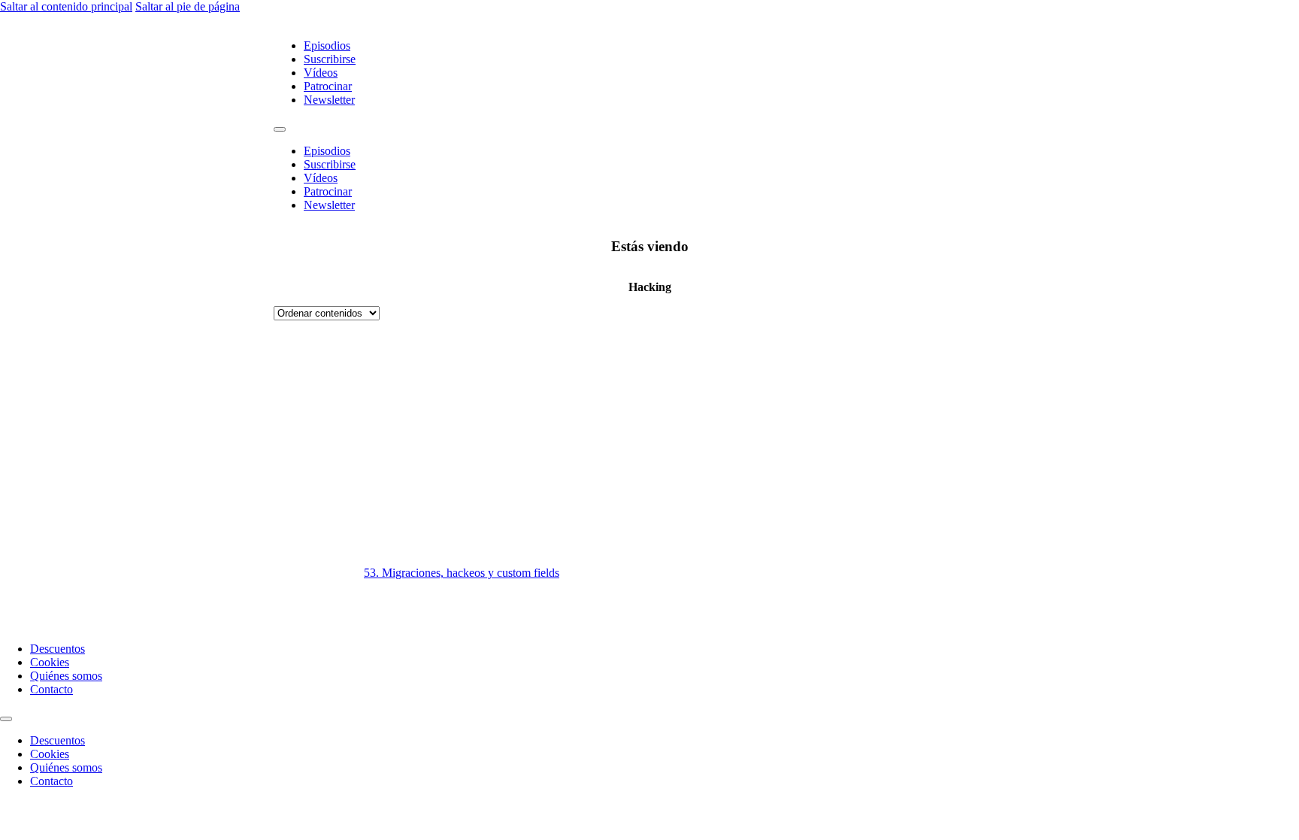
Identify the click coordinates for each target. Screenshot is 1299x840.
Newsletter (329, 99)
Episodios (327, 45)
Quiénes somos (66, 675)
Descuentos (57, 648)
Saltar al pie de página (187, 6)
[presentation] (837, 475)
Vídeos (321, 72)
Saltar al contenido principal (66, 6)
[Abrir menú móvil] (280, 129)
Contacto (51, 689)
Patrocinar (328, 86)
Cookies (49, 662)
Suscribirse (330, 59)
